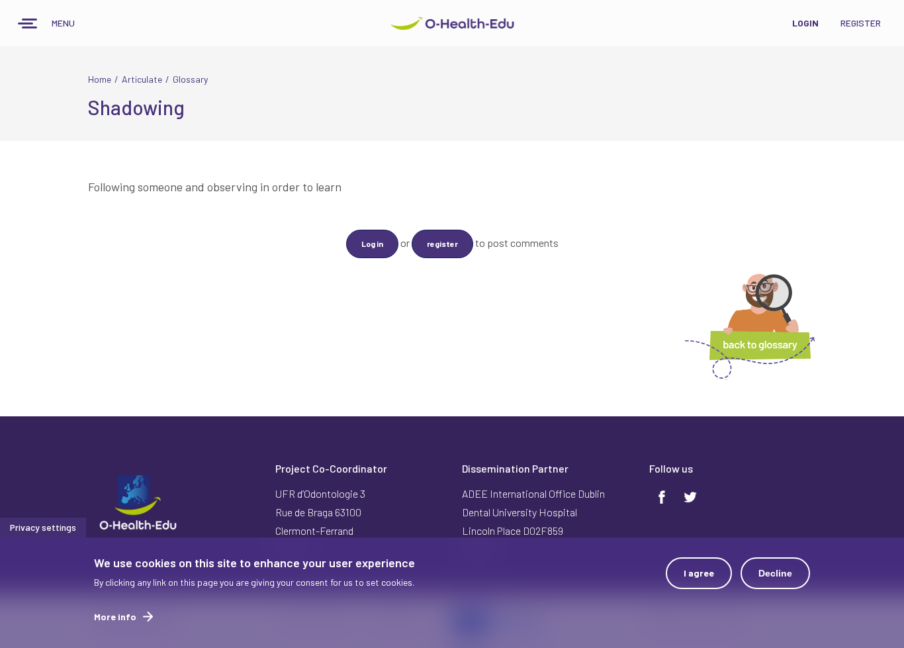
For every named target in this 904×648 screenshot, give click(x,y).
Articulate (142, 79)
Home (99, 79)
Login (805, 22)
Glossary (190, 79)
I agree (699, 573)
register (442, 243)
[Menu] (27, 24)
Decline (775, 573)
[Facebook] (661, 495)
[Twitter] (690, 495)
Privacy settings (43, 527)
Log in (372, 243)
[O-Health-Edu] (452, 23)
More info (115, 616)
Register (860, 22)
